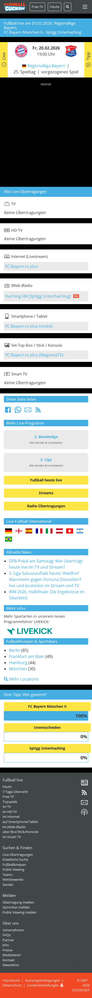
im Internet (11, 816)
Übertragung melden (18, 902)
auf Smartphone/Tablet (20, 821)
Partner (8, 940)
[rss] (84, 794)
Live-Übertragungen (18, 854)
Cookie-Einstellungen (43, 985)
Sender (8, 884)
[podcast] (84, 814)
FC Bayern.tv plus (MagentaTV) (34, 355)
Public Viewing (13, 869)
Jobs (6, 945)
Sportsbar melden (16, 907)
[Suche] (67, 7)
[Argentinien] (79, 531)
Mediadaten (12, 955)
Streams (46, 492)
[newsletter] (84, 804)
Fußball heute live (46, 480)
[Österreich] (59, 531)
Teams (8, 874)
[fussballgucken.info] (15, 7)
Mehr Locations (23, 679)
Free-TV (37, 6)
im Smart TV (12, 837)
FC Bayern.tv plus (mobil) (29, 326)
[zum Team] (20, 51)
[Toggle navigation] (85, 7)
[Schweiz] (69, 531)
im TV (7, 806)
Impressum (11, 980)
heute (7, 786)
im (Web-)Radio (14, 827)
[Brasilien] (8, 539)
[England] (18, 531)
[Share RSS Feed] (38, 411)
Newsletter (11, 965)
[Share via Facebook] (8, 411)
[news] (84, 784)
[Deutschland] (8, 531)
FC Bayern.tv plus (21, 266)
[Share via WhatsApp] (18, 411)
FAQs (6, 935)
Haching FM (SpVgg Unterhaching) (38, 296)
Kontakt (9, 960)
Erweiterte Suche (15, 859)
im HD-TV (10, 811)
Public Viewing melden (20, 912)
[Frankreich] (39, 531)
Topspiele (10, 801)
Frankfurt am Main (26, 656)
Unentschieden (47, 727)
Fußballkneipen (14, 864)
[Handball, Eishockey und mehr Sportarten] (29, 630)
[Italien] (49, 531)
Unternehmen (13, 930)
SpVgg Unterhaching (47, 748)
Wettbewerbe (13, 879)
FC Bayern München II (47, 706)
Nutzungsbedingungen (42, 980)
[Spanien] (29, 531)
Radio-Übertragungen (46, 505)
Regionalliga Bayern (46, 66)
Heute (54, 6)
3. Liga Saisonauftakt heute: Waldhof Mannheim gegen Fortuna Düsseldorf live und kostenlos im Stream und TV (45, 579)
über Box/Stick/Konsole (20, 831)
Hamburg (18, 662)
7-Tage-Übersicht (15, 791)
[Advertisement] (46, 134)
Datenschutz (12, 985)
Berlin (14, 650)
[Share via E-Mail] (28, 411)
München (18, 669)
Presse (8, 950)
